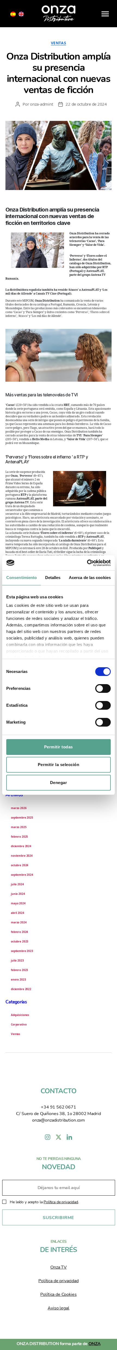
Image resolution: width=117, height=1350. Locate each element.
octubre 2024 (19, 865)
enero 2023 (18, 979)
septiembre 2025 (22, 817)
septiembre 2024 (22, 875)
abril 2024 (17, 913)
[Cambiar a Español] (13, 14)
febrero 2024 (19, 932)
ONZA (94, 1344)
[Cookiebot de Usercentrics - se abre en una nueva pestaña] (87, 563)
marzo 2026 (19, 808)
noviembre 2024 (22, 856)
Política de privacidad (61, 1202)
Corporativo (18, 1024)
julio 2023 (17, 960)
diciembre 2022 (21, 989)
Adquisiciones (20, 1015)
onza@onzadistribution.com (58, 1120)
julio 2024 (17, 884)
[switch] (103, 689)
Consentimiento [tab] (21, 577)
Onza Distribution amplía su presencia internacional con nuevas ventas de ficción (58, 73)
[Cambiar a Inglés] (21, 14)
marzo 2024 (19, 922)
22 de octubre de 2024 (86, 104)
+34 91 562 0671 (58, 1107)
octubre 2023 (19, 941)
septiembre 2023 (22, 951)
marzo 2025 (19, 827)
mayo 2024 (18, 903)
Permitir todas (58, 747)
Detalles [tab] (53, 577)
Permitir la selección (58, 764)
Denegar (58, 782)
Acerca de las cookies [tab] (90, 577)
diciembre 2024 (21, 846)
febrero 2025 (19, 836)
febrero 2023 (19, 970)
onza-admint (41, 104)
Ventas (58, 43)
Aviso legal (58, 1308)
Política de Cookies (58, 1294)
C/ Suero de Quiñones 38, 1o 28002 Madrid (58, 1114)
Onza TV (58, 1267)
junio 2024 (18, 894)
